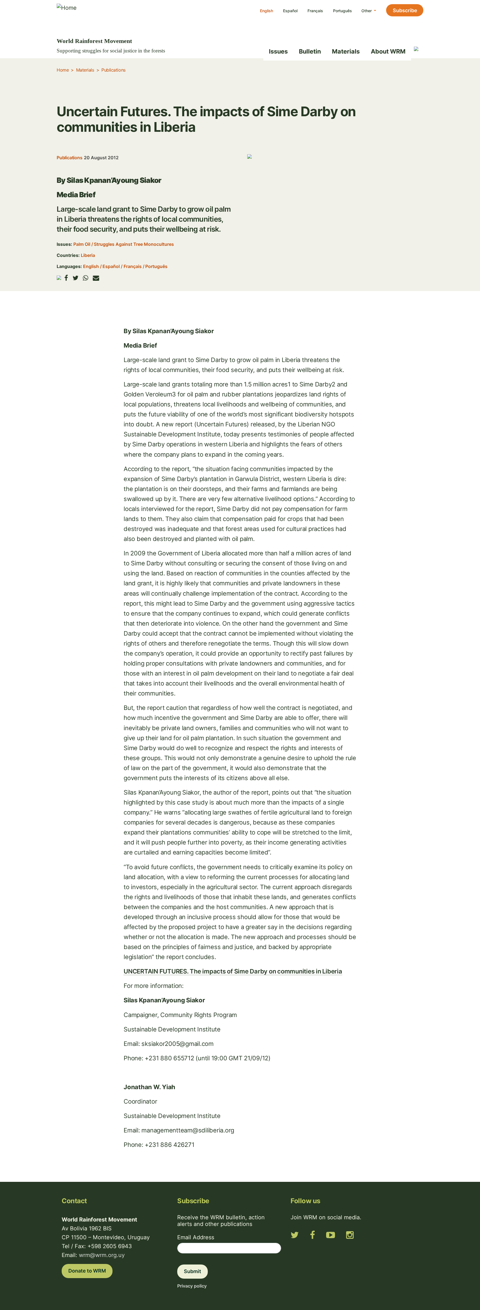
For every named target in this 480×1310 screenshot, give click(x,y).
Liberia (88, 255)
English (266, 10)
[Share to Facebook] (66, 278)
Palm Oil (81, 244)
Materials (346, 51)
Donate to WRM (87, 1271)
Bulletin (310, 51)
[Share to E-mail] (96, 278)
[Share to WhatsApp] (85, 278)
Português (342, 10)
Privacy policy (192, 1286)
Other (367, 10)
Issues (278, 51)
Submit (192, 1271)
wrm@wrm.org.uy (102, 1255)
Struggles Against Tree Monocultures (134, 244)
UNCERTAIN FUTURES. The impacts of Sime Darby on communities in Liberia (233, 971)
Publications (113, 70)
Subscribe (405, 10)
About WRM (388, 51)
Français (315, 10)
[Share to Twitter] (75, 278)
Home (63, 70)
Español (290, 10)
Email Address (195, 1237)
